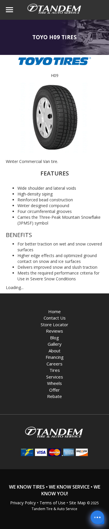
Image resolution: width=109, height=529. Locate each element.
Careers (54, 364)
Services (54, 377)
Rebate (54, 396)
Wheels (54, 383)
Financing (55, 357)
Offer (54, 390)
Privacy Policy (23, 502)
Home (54, 311)
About (54, 351)
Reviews (54, 331)
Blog (54, 337)
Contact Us (55, 318)
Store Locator (54, 324)
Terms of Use (52, 502)
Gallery (55, 344)
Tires (54, 370)
